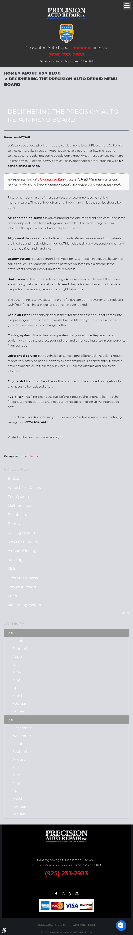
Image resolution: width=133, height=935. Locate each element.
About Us (33, 73)
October (19, 641)
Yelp (69, 895)
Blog (54, 73)
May (16, 680)
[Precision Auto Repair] (66, 10)
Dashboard (18, 515)
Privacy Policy (45, 925)
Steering (15, 560)
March (18, 696)
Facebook (56, 895)
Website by (84, 925)
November (21, 736)
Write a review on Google (63, 895)
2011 (11, 720)
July (15, 664)
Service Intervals (30, 456)
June (16, 672)
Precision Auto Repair (53, 179)
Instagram (76, 895)
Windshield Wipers (24, 488)
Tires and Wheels (23, 578)
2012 (11, 633)
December (21, 728)
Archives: (14, 624)
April (16, 688)
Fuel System (18, 497)
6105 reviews (100, 48)
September (22, 649)
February (20, 703)
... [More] (123, 613)
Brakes (14, 478)
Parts (12, 596)
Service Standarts (23, 542)
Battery (14, 524)
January (19, 711)
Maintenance (19, 506)
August (18, 656)
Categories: (16, 469)
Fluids (13, 569)
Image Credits (63, 925)
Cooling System (21, 533)
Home (10, 73)
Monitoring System (24, 605)
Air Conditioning (22, 551)
